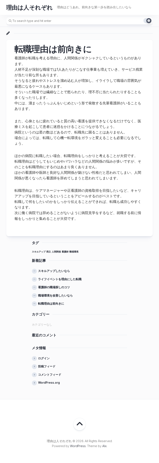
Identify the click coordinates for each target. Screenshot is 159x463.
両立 (48, 251)
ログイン (44, 358)
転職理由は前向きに (51, 303)
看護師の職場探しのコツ (54, 287)
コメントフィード (49, 374)
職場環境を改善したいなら (55, 295)
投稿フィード (46, 366)
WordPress (78, 446)
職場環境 (73, 251)
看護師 (65, 251)
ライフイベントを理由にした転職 (60, 279)
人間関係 (56, 251)
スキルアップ (39, 251)
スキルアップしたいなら (54, 271)
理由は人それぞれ (29, 7)
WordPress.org (49, 382)
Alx (104, 446)
